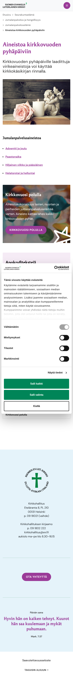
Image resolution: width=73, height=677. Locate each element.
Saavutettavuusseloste (36, 660)
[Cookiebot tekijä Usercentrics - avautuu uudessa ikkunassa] (54, 268)
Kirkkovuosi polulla (16, 414)
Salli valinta (36, 394)
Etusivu (7, 14)
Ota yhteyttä (36, 577)
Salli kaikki (36, 383)
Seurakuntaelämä (24, 14)
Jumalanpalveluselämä (18, 25)
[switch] (64, 337)
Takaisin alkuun (35, 670)
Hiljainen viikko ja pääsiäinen (24, 165)
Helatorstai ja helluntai (20, 173)
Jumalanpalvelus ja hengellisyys (23, 20)
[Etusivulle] (15, 5)
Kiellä (36, 406)
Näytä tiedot (55, 372)
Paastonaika (13, 156)
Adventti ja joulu (16, 148)
